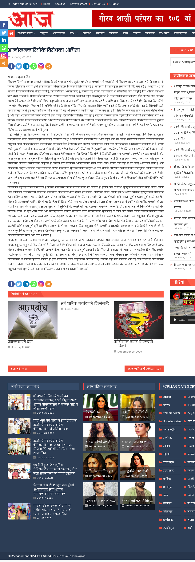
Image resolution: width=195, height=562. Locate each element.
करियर (100, 33)
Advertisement (78, 4)
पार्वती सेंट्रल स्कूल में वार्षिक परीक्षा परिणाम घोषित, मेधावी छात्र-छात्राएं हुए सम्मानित (52, 510)
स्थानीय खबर (25, 33)
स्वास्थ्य (87, 33)
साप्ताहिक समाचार (102, 386)
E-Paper (113, 4)
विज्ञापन (149, 33)
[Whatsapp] (33, 66)
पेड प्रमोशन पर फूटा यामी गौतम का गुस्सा (114, 412)
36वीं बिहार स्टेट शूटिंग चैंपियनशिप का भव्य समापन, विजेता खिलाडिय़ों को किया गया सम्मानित (54, 447)
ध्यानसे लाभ (20, 369)
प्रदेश (72, 33)
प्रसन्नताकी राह (20, 341)
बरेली (191, 479)
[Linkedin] (26, 66)
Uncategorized (172, 421)
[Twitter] (18, 66)
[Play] (175, 320)
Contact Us (98, 4)
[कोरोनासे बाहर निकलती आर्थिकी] (139, 320)
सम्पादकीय (180, 33)
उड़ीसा (166, 454)
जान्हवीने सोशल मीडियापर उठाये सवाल (149, 471)
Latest (167, 397)
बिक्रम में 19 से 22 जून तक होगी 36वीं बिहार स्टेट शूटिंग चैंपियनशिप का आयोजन (53, 489)
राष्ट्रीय (43, 33)
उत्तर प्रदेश (168, 462)
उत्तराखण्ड (168, 470)
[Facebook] (11, 66)
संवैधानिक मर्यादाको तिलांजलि (85, 303)
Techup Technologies (71, 556)
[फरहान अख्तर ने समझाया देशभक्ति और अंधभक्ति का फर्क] (100, 493)
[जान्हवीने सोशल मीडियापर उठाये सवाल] (137, 465)
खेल (125, 33)
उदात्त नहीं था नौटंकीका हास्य (144, 369)
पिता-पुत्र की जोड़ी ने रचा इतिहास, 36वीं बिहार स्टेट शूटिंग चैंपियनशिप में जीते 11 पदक (55, 424)
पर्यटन (191, 454)
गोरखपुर (167, 511)
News (166, 405)
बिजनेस (113, 33)
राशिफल (164, 33)
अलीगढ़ (167, 438)
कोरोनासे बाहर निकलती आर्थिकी (133, 343)
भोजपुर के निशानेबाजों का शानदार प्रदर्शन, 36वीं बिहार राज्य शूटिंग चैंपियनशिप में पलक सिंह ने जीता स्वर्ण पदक (55, 402)
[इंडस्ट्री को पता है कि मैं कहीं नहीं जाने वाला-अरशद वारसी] (137, 493)
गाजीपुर (167, 503)
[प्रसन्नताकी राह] (33, 320)
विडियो (136, 33)
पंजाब (191, 438)
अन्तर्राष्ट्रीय (58, 33)
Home (46, 4)
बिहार (191, 495)
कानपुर (167, 487)
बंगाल (191, 470)
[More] (48, 66)
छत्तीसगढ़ (168, 520)
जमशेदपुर (168, 528)
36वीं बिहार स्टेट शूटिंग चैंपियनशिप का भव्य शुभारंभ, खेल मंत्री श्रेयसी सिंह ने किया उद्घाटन (55, 469)
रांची (190, 528)
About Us (60, 4)
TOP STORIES (171, 413)
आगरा (166, 446)
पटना (191, 446)
